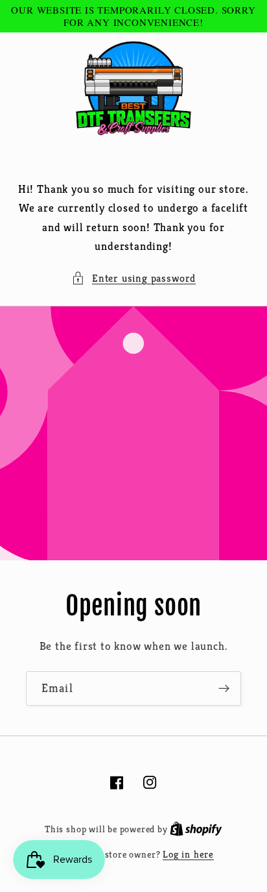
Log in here (188, 854)
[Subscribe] (223, 688)
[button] (133, 278)
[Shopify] (196, 829)
